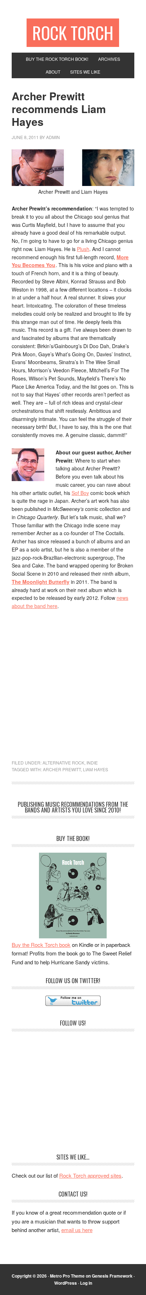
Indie (92, 763)
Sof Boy (80, 492)
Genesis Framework (112, 1276)
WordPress (65, 1283)
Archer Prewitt (62, 769)
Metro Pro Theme (67, 1276)
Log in (86, 1283)
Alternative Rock (63, 763)
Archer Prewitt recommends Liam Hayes (59, 108)
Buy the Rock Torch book (41, 944)
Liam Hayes (95, 769)
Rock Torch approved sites (90, 1175)
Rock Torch (72, 32)
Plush (83, 248)
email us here (76, 1229)
